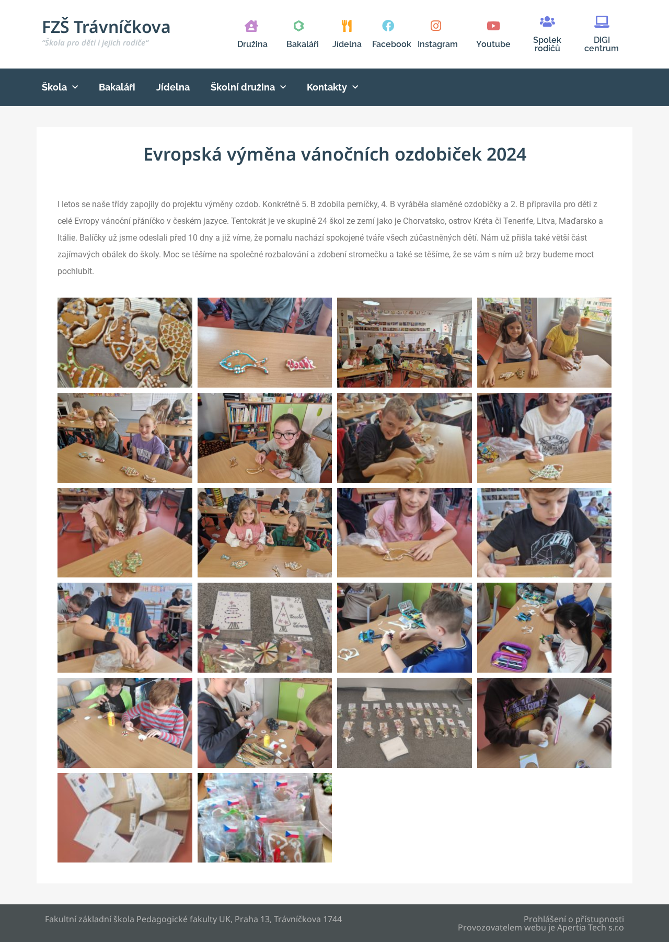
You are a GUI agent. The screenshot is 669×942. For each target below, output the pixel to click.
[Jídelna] (347, 26)
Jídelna (347, 44)
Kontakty (327, 87)
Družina (252, 44)
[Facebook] (388, 26)
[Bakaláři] (299, 26)
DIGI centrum (601, 44)
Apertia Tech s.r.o (590, 927)
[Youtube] (493, 26)
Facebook (391, 44)
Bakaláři (302, 44)
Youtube (493, 44)
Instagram (438, 44)
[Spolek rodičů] (547, 22)
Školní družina (243, 87)
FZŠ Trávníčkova (106, 31)
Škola (54, 87)
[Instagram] (436, 26)
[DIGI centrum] (602, 22)
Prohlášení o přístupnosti (574, 919)
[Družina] (251, 26)
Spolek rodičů (547, 44)
